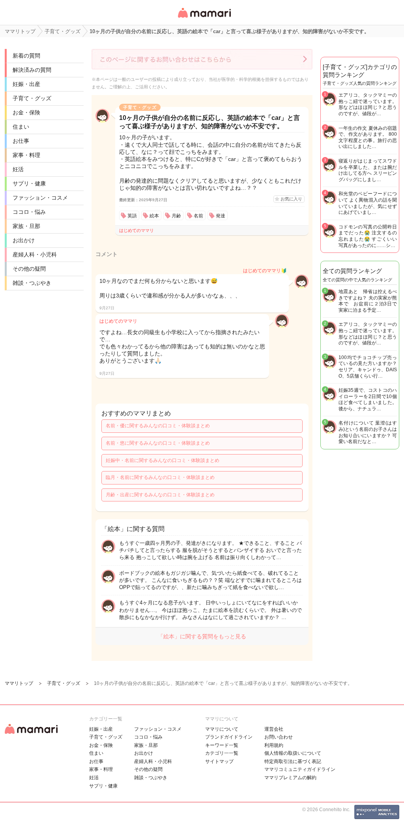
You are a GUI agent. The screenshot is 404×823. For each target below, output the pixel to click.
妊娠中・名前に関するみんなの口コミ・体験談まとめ (162, 460)
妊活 (18, 169)
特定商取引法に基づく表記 (292, 761)
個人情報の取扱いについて (292, 753)
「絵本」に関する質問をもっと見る (202, 636)
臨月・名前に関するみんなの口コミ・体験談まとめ (160, 477)
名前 (198, 216)
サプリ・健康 (29, 183)
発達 (220, 216)
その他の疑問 (29, 269)
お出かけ (24, 240)
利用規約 (273, 745)
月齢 (176, 216)
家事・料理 (26, 155)
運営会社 (273, 729)
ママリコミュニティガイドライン (299, 769)
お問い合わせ (278, 737)
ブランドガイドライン (228, 737)
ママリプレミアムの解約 (290, 777)
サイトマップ (219, 761)
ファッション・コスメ (40, 198)
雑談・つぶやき (32, 283)
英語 (132, 216)
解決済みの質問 (32, 70)
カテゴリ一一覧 (221, 753)
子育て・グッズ (32, 98)
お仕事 (21, 141)
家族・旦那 (26, 226)
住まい (21, 126)
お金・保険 (26, 112)
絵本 (154, 216)
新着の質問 (26, 55)
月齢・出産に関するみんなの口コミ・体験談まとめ (160, 495)
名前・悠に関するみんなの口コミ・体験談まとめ (158, 443)
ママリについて (221, 729)
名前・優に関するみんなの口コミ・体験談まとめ (158, 425)
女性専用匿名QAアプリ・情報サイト (204, 18)
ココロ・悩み (29, 212)
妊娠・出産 (26, 84)
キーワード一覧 (221, 745)
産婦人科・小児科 (35, 254)
